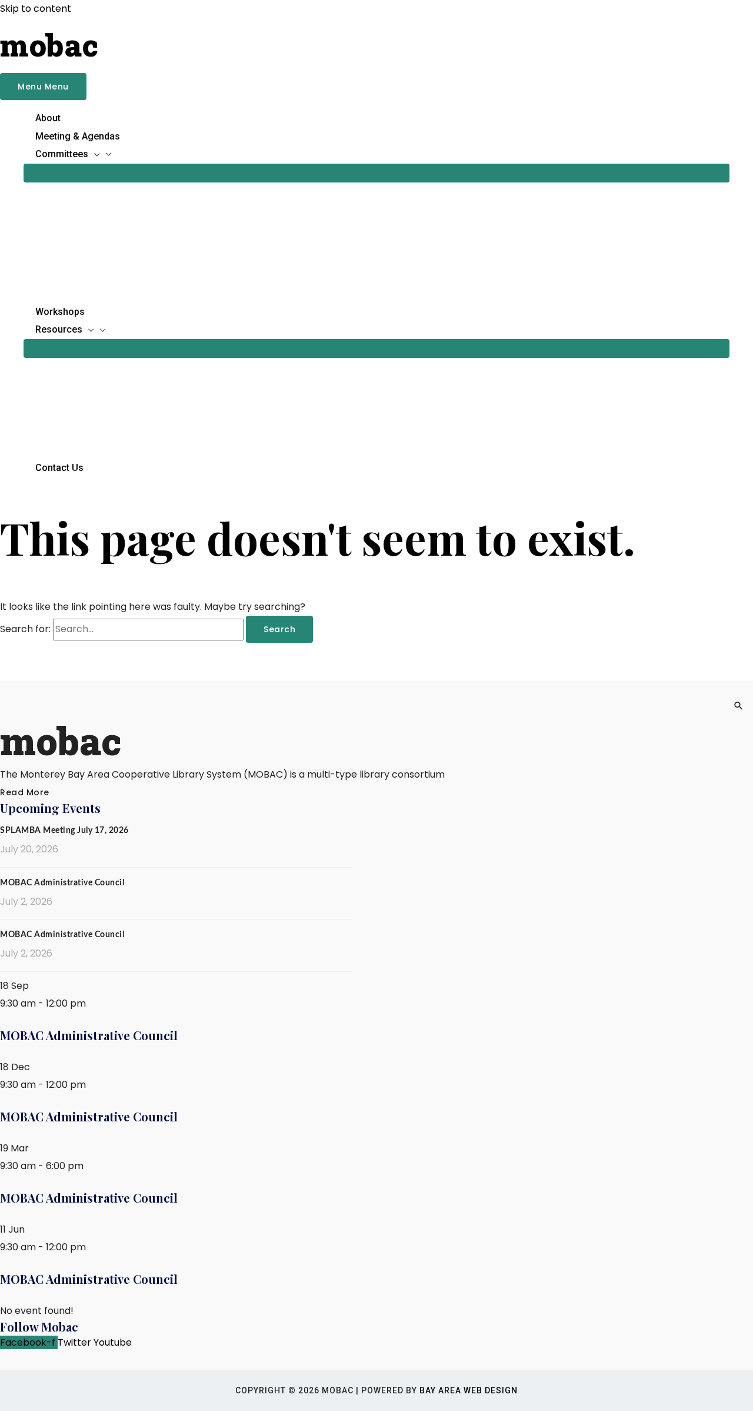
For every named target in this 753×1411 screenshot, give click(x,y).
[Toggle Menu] (376, 173)
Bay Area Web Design (468, 1390)
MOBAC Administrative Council (62, 883)
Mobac (49, 45)
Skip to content (35, 8)
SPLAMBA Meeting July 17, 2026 (64, 830)
